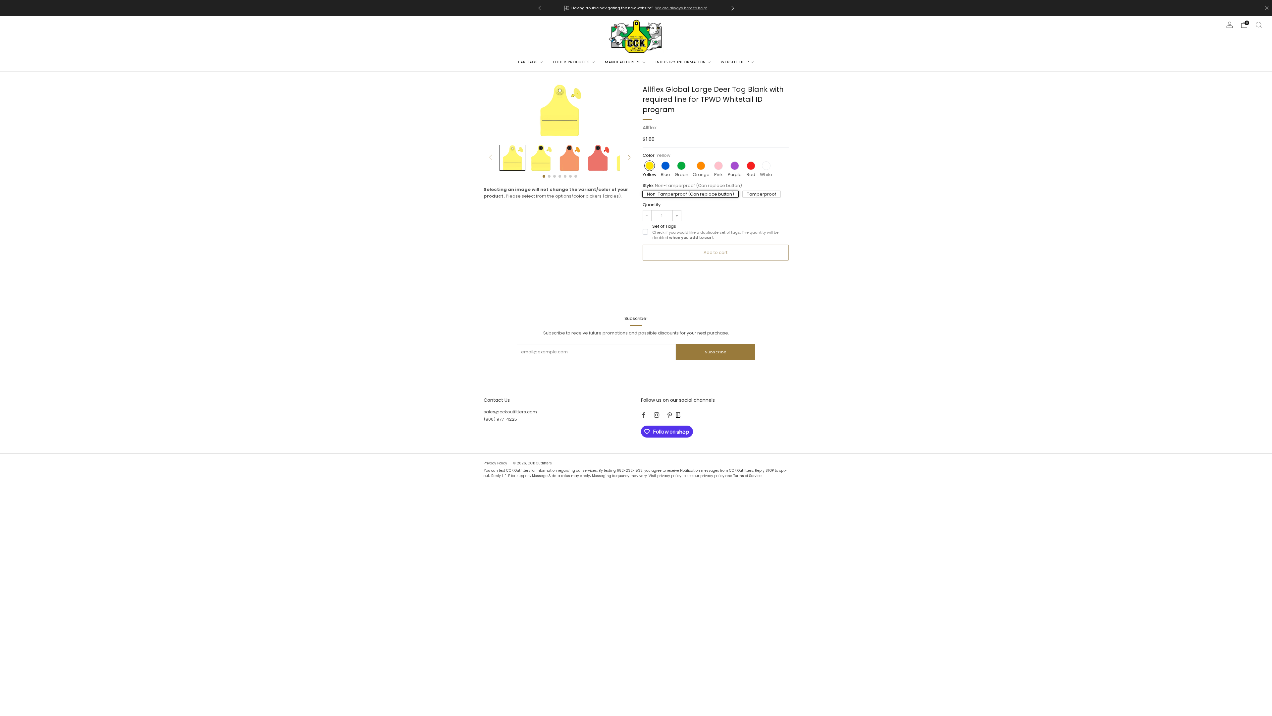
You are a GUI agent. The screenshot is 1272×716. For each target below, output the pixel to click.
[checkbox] (645, 231)
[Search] (1258, 25)
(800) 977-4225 (500, 419)
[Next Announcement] (732, 8)
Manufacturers (623, 62)
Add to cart (715, 252)
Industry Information (681, 62)
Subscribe (715, 352)
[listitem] (636, 8)
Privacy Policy (496, 463)
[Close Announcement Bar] (1266, 8)
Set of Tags (715, 231)
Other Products (571, 62)
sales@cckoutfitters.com (510, 412)
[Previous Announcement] (539, 8)
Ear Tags (528, 62)
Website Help (735, 62)
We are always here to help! (681, 8)
